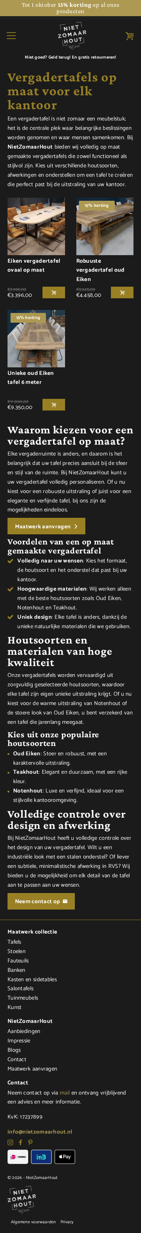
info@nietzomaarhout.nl (40, 1132)
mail (65, 1093)
